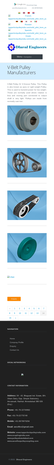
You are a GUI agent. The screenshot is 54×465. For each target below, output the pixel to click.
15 (10, 318)
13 (37, 313)
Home (12, 339)
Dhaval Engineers (24, 459)
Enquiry (14, 299)
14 (43, 313)
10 (20, 313)
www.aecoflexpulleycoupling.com (23, 441)
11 (26, 313)
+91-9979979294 (36, 8)
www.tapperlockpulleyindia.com (31, 432)
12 (32, 313)
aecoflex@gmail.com (19, 8)
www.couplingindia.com (18, 435)
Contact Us (14, 350)
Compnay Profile (17, 342)
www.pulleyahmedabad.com (20, 438)
